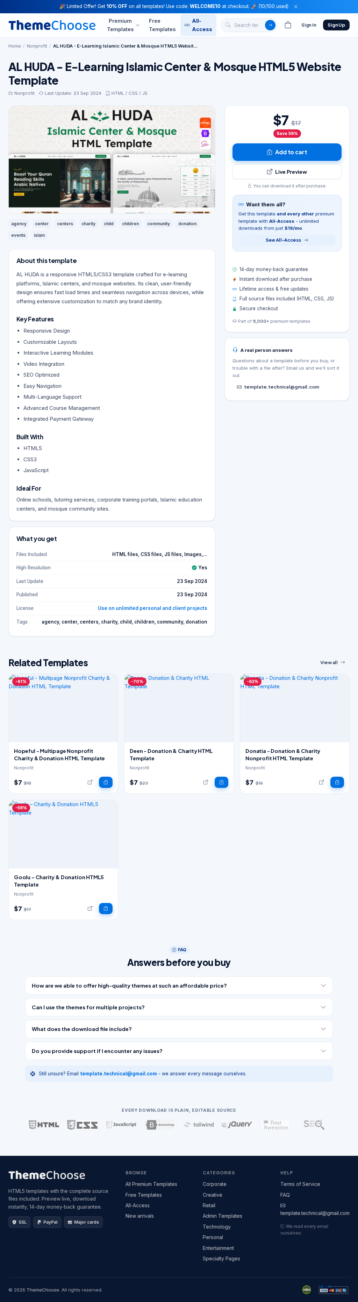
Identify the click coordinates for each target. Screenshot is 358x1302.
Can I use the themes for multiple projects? (88, 1007)
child (109, 223)
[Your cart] (288, 25)
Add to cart (291, 152)
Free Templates (162, 25)
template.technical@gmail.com (281, 387)
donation (187, 223)
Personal (213, 1237)
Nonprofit (37, 46)
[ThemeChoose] (52, 25)
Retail (209, 1205)
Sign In (308, 25)
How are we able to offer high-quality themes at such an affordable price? (129, 985)
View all (329, 662)
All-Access (202, 25)
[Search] (270, 25)
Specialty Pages (221, 1258)
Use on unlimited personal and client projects (152, 608)
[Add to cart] (106, 782)
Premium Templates (120, 25)
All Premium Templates (151, 1184)
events (18, 235)
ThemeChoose (43, 1290)
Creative (212, 1195)
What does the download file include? (82, 1028)
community (158, 223)
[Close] (296, 6)
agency (19, 223)
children (130, 223)
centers (65, 223)
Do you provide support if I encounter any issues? (97, 1050)
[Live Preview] (90, 782)
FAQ (285, 1195)
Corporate (215, 1184)
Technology (217, 1227)
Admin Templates (222, 1216)
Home (14, 46)
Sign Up (336, 25)
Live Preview (291, 171)
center (42, 223)
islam (39, 235)
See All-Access (283, 240)
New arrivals (140, 1216)
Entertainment (218, 1248)
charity (88, 223)
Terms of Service (300, 1184)
